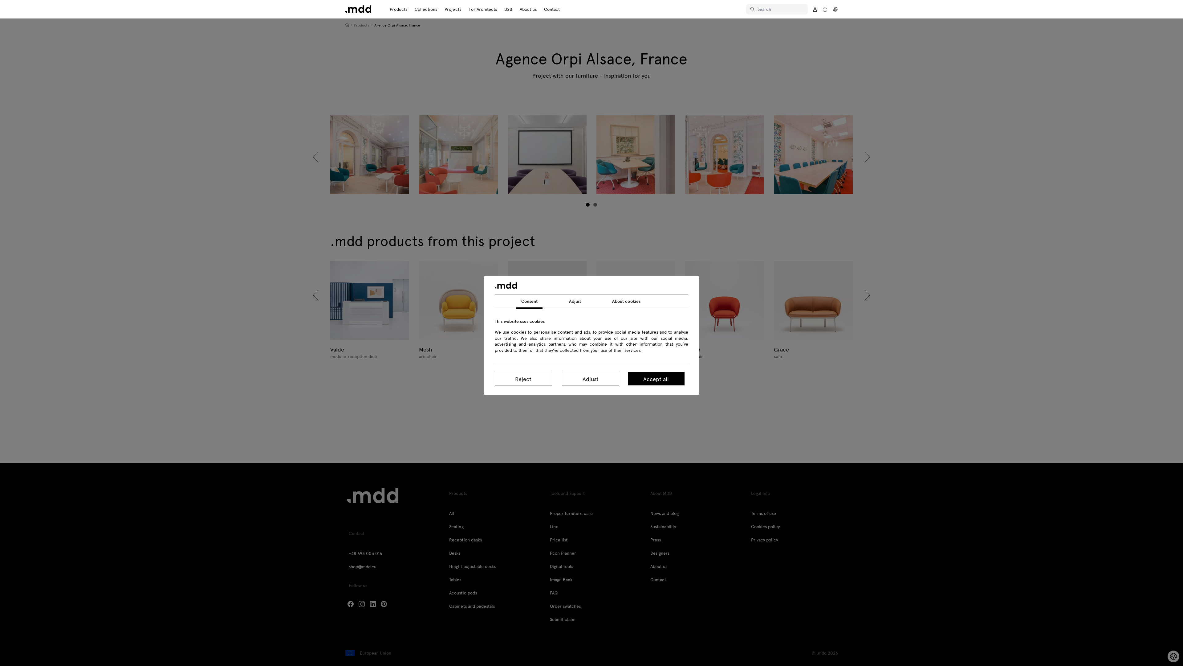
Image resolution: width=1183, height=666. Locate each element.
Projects (453, 9)
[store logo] (358, 9)
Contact (552, 9)
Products (398, 9)
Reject (523, 379)
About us (528, 9)
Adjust (591, 379)
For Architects (483, 9)
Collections (426, 9)
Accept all (656, 379)
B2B (508, 9)
